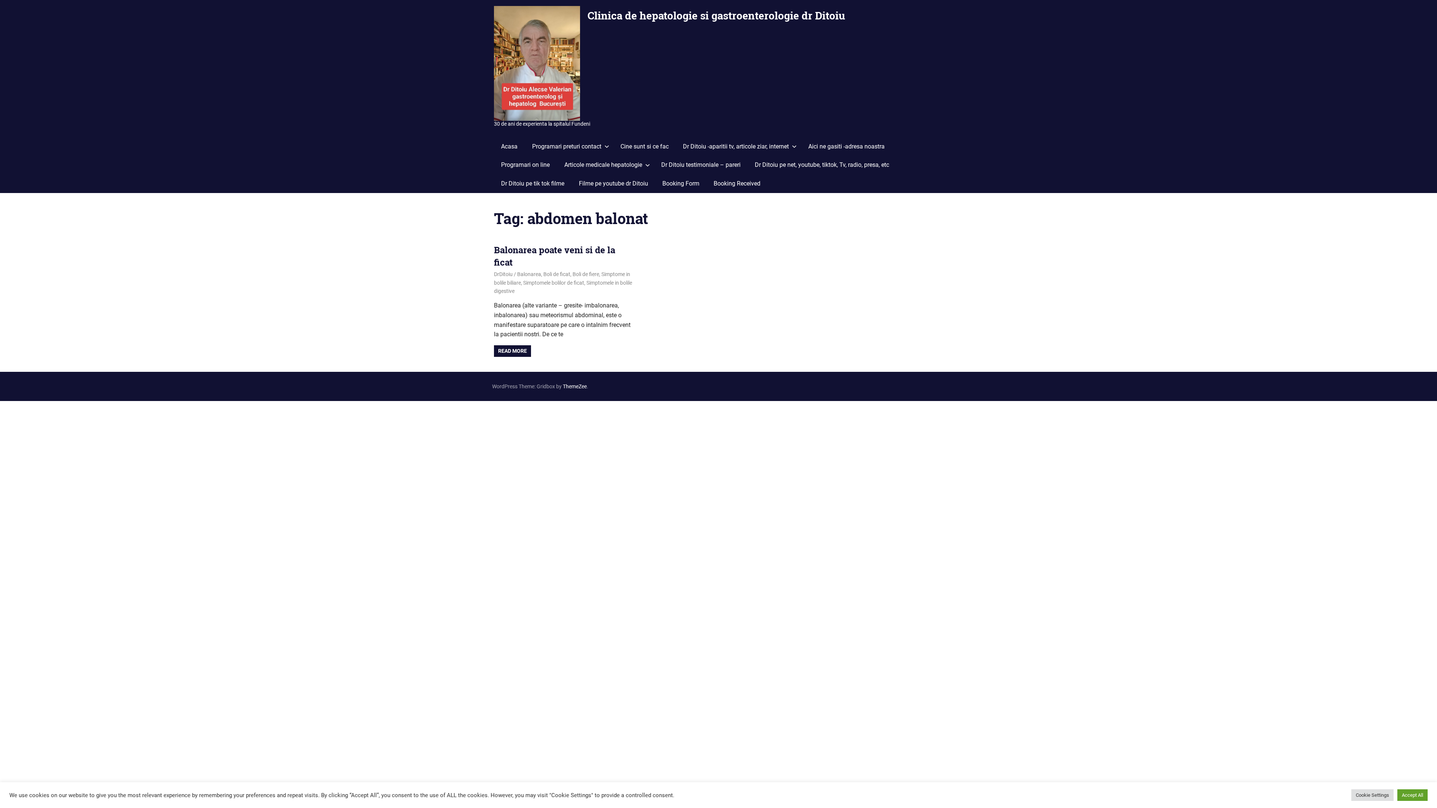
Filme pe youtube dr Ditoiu (613, 183)
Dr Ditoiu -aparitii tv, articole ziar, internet (736, 146)
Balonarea (529, 274)
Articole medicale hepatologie (603, 164)
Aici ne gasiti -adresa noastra (846, 146)
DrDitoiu (503, 274)
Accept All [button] (1412, 795)
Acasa (509, 146)
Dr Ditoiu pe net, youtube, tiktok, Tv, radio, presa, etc (822, 164)
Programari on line (525, 164)
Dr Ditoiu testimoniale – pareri (701, 164)
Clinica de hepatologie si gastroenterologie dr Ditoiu (716, 15)
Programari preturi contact (566, 146)
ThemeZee (575, 386)
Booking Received (737, 183)
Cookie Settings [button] (1372, 795)
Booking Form (680, 183)
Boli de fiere (586, 274)
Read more (512, 351)
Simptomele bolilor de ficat (553, 283)
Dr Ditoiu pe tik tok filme (532, 183)
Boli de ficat (556, 274)
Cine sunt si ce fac (644, 146)
